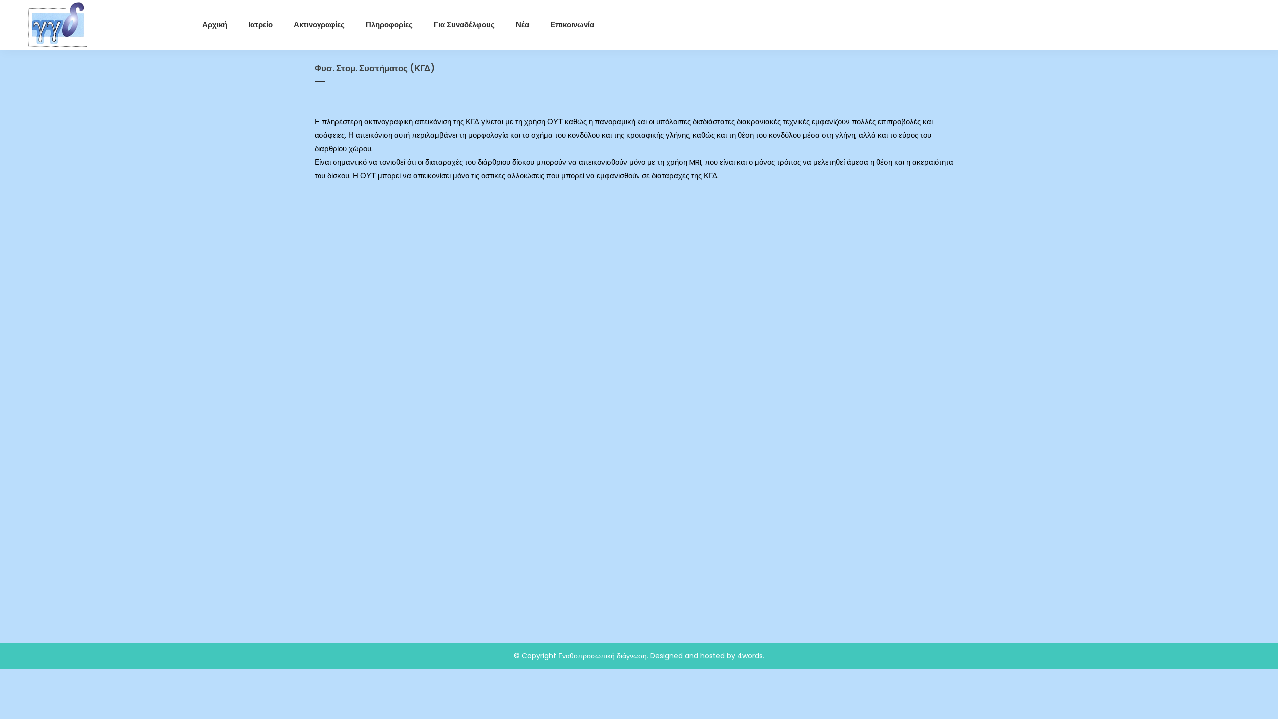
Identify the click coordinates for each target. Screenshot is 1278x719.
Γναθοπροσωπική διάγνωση (602, 656)
